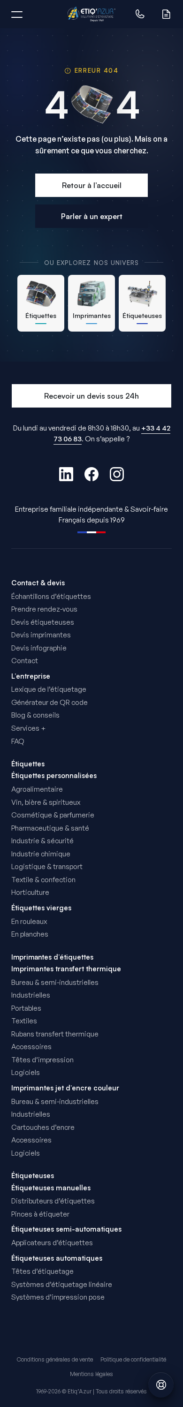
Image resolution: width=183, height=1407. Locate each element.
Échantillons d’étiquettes (51, 596)
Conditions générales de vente (55, 1359)
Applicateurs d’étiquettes (52, 1242)
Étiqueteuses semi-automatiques (66, 1229)
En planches (29, 934)
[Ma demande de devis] (166, 14)
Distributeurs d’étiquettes (53, 1200)
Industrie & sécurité (42, 840)
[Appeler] (139, 14)
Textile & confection (43, 879)
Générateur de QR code (49, 702)
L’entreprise (30, 676)
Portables (26, 1008)
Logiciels (25, 1072)
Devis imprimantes (41, 634)
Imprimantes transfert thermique (66, 969)
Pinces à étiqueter (40, 1214)
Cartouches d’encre (43, 1127)
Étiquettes (28, 764)
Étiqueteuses (32, 1176)
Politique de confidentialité (133, 1359)
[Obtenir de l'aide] (161, 1385)
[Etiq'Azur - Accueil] (91, 14)
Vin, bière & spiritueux (45, 802)
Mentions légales (91, 1373)
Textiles (24, 1020)
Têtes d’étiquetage (42, 1271)
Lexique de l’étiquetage (48, 689)
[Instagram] (117, 474)
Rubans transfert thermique (55, 1033)
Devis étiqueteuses (42, 622)
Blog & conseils (35, 715)
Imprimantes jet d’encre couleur (65, 1088)
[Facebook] (91, 474)
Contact (24, 660)
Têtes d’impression (42, 1059)
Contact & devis (38, 583)
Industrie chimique (40, 853)
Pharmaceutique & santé (50, 828)
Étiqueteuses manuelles (51, 1188)
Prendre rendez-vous (44, 609)
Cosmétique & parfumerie (52, 814)
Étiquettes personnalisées (54, 776)
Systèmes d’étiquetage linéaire (61, 1284)
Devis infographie (39, 647)
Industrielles (30, 995)
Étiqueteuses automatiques (56, 1258)
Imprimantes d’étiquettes (52, 957)
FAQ (17, 741)
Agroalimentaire (37, 789)
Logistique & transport (47, 866)
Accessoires (31, 1046)
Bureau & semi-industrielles (55, 982)
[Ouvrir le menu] (17, 14)
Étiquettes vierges (41, 908)
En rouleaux (29, 921)
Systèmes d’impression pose (58, 1297)
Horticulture (30, 892)
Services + (28, 728)
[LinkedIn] (66, 474)
